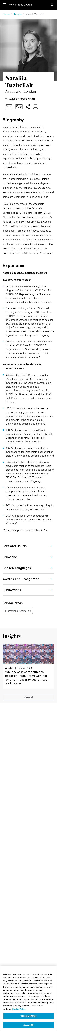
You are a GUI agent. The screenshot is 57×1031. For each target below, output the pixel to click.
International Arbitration (18, 610)
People (18, 14)
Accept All (28, 1025)
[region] (28, 998)
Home (6, 14)
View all (28, 697)
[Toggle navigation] (6, 4)
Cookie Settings (28, 1016)
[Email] (9, 106)
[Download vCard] (19, 106)
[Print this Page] (35, 106)
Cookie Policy (19, 1009)
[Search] (52, 4)
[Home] (20, 5)
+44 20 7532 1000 (22, 99)
